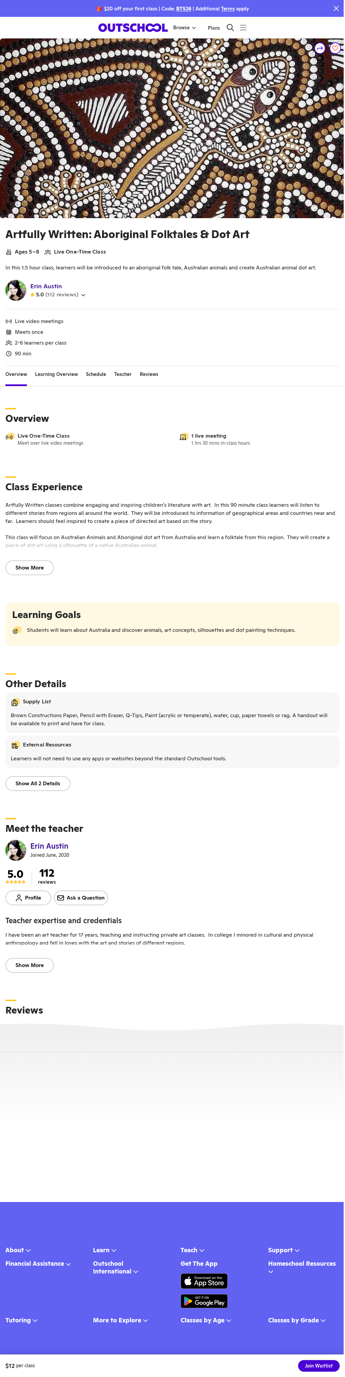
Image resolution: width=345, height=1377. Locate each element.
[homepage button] (133, 27)
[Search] (230, 27)
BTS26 (183, 8)
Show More (29, 567)
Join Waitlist (319, 1366)
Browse (181, 28)
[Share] (320, 48)
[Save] (335, 48)
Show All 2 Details (37, 783)
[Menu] (243, 27)
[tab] (16, 374)
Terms (228, 8)
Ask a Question (86, 897)
